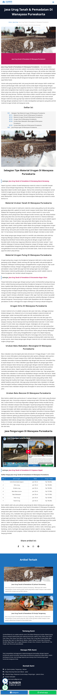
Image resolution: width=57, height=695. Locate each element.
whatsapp (43, 692)
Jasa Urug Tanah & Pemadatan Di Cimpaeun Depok (26, 470)
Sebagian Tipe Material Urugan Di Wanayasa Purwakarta (28, 113)
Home (10, 22)
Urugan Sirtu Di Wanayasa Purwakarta (25, 119)
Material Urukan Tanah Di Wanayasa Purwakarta (28, 115)
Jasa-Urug (15, 22)
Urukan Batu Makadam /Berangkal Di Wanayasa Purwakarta (28, 122)
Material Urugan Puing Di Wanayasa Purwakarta (28, 117)
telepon (15, 692)
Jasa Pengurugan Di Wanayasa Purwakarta (24, 127)
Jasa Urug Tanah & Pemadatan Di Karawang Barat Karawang (29, 181)
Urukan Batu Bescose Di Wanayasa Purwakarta (28, 125)
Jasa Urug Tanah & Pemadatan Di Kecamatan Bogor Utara (28, 277)
